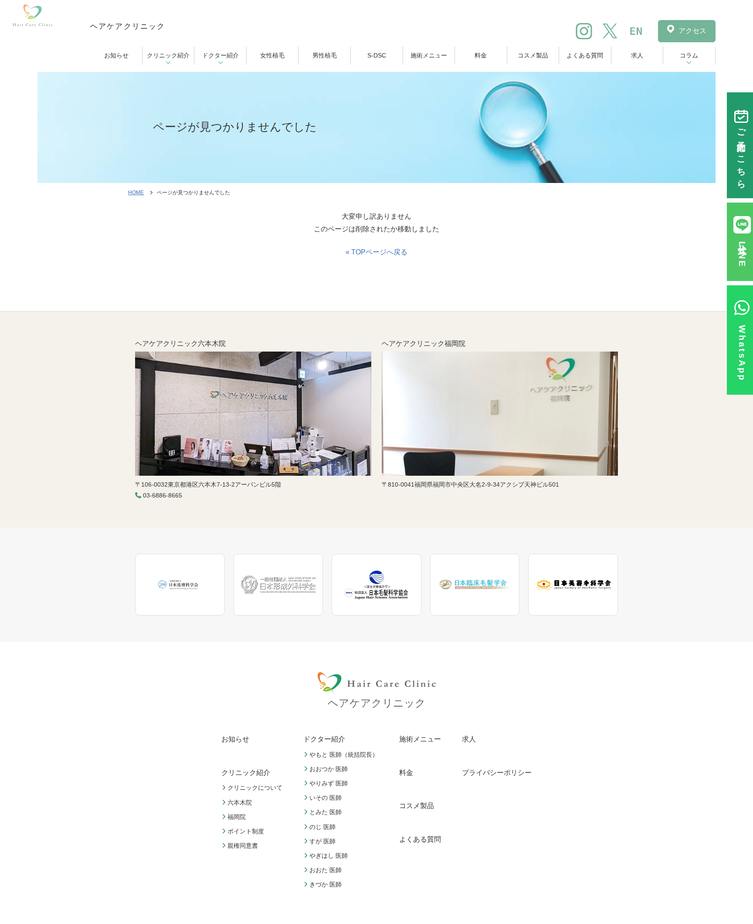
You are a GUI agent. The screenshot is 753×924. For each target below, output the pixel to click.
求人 (637, 55)
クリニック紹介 (168, 55)
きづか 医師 (325, 884)
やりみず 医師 (328, 783)
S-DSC (376, 55)
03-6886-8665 (162, 495)
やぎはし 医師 (328, 855)
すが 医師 (322, 841)
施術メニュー (428, 55)
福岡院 (236, 816)
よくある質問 (584, 55)
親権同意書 (242, 845)
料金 (481, 55)
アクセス (692, 30)
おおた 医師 (325, 869)
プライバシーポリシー (497, 772)
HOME (136, 193)
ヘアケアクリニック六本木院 (180, 343)
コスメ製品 (533, 55)
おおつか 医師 (328, 768)
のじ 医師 (322, 826)
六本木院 (239, 802)
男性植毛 (324, 55)
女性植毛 (272, 55)
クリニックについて (254, 787)
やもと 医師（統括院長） (343, 754)
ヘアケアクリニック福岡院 (423, 343)
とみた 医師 (325, 812)
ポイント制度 (245, 831)
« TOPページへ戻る (376, 252)
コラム (689, 55)
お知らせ (116, 55)
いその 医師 (325, 797)
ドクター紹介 (220, 55)
